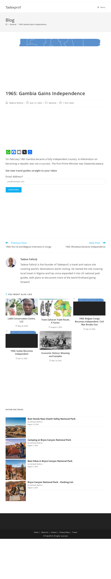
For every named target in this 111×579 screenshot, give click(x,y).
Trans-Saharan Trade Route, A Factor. (55, 321)
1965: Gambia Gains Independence (32, 24)
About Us (44, 532)
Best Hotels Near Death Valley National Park (52, 418)
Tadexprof (13, 7)
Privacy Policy (64, 532)
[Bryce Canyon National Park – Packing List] (16, 491)
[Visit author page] (11, 262)
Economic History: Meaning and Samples (55, 355)
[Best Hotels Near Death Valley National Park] (16, 427)
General (52, 103)
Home (36, 532)
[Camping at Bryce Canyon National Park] (16, 449)
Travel (74, 532)
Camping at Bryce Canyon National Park (49, 439)
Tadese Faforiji (16, 103)
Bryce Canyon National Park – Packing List (50, 482)
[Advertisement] (55, 129)
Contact (54, 532)
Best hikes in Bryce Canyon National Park (50, 461)
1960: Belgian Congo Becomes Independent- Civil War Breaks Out (89, 321)
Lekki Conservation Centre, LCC (21, 320)
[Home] (6, 24)
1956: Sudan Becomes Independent (21, 352)
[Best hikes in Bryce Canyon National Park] (16, 470)
